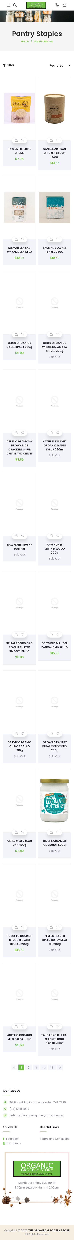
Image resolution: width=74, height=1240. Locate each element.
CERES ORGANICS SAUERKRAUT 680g (19, 345)
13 (51, 1068)
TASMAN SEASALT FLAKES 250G (54, 250)
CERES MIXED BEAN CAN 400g (19, 843)
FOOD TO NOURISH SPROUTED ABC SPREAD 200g (19, 940)
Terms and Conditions (54, 1139)
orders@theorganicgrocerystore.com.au (36, 1115)
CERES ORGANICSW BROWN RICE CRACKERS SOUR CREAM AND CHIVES (19, 447)
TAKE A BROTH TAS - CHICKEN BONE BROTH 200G (54, 1039)
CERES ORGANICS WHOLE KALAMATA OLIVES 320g (54, 347)
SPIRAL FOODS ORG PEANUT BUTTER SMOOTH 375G (19, 647)
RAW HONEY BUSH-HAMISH (19, 547)
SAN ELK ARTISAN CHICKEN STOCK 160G (54, 153)
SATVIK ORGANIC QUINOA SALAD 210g (19, 746)
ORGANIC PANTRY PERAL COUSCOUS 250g (54, 746)
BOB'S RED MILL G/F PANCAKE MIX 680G (54, 645)
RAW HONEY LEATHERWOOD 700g (54, 549)
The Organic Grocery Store (48, 1230)
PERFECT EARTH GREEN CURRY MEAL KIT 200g (54, 940)
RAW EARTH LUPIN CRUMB (19, 151)
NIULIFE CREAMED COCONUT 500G (54, 843)
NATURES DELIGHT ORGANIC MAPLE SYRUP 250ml (55, 445)
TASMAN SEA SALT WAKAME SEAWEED (19, 250)
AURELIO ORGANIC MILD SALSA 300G (19, 1037)
